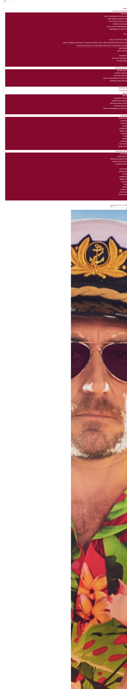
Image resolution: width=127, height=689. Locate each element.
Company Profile (120, 98)
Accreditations (121, 164)
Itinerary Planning (120, 24)
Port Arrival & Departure (117, 19)
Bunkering (123, 90)
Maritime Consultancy (118, 81)
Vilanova (123, 121)
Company (123, 154)
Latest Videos (122, 51)
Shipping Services (120, 76)
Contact (124, 115)
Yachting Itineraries (119, 58)
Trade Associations (119, 161)
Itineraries (123, 56)
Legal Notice (122, 156)
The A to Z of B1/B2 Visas (118, 40)
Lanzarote (123, 128)
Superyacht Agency (119, 11)
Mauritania (122, 146)
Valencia (123, 123)
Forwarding (122, 88)
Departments (122, 70)
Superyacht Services (119, 101)
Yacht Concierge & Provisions (115, 16)
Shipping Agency (121, 68)
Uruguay (123, 141)
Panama (124, 133)
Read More (123, 48)
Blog (125, 34)
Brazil (124, 139)
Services (124, 14)
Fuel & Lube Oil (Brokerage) (117, 26)
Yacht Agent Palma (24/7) (118, 21)
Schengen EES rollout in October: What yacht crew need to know (101, 46)
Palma (124, 126)
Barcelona (123, 118)
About (124, 93)
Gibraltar (123, 131)
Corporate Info (121, 151)
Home (125, 8)
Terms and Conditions (118, 159)
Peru (125, 136)
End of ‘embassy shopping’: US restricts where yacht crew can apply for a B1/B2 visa (95, 43)
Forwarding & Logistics (118, 29)
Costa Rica (123, 144)
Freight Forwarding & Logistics (115, 78)
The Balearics (122, 61)
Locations (123, 169)
